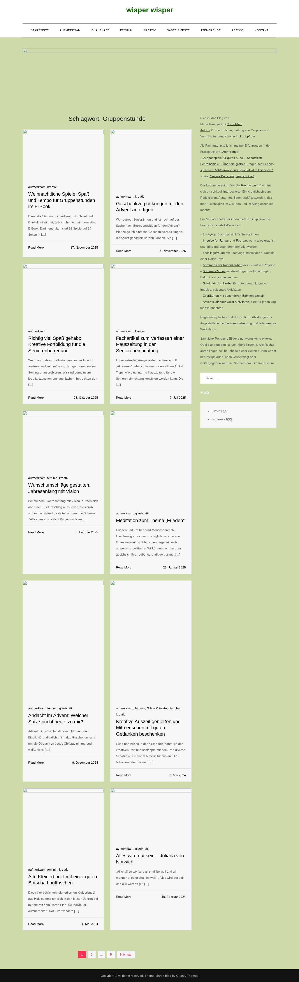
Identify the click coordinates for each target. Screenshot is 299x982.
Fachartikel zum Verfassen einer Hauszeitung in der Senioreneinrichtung (150, 344)
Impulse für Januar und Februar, (225, 240)
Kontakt (261, 30)
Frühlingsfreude (213, 252)
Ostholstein (234, 124)
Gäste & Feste (178, 30)
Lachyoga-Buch (214, 234)
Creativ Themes (187, 975)
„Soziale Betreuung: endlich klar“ (231, 176)
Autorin (205, 130)
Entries (219, 411)
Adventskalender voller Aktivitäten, (226, 301)
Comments (221, 419)
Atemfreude (211, 30)
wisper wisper (149, 10)
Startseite (40, 30)
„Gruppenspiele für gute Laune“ (222, 158)
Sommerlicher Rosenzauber (222, 265)
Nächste (126, 954)
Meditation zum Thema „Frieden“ (150, 520)
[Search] (271, 378)
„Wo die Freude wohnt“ (245, 185)
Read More (36, 247)
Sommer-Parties (214, 271)
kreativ (149, 30)
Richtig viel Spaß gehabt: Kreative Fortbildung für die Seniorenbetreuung (56, 344)
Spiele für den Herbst (217, 283)
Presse (238, 30)
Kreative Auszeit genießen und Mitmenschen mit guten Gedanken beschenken (148, 728)
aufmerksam (70, 30)
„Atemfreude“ (230, 151)
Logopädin (247, 136)
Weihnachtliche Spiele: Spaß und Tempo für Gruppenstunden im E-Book (61, 200)
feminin (126, 30)
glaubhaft (100, 30)
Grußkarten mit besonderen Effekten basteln (234, 295)
